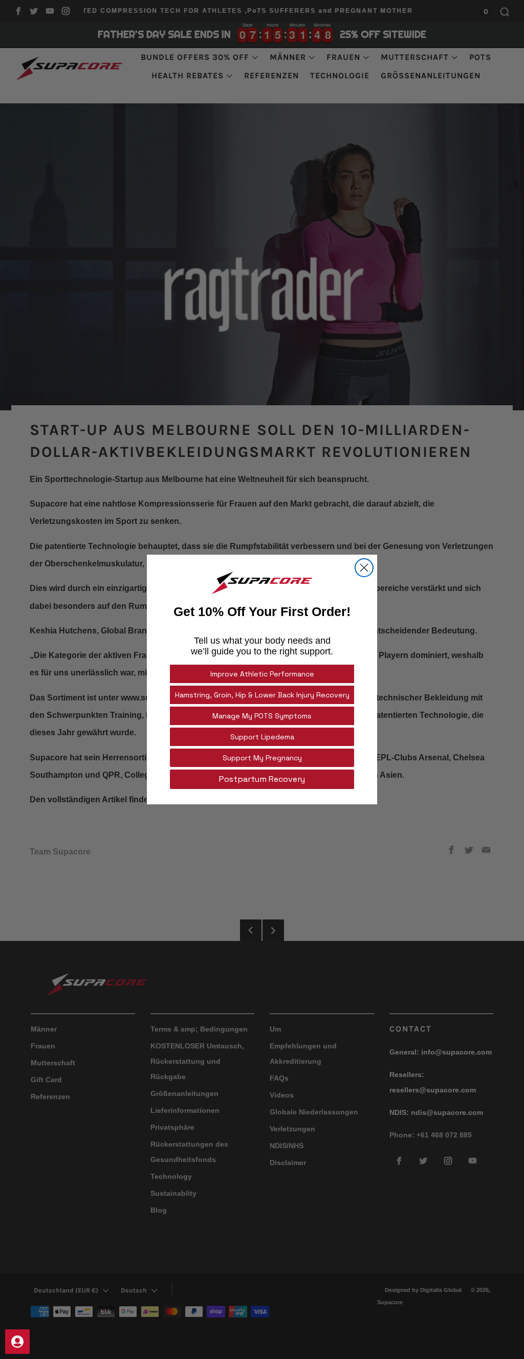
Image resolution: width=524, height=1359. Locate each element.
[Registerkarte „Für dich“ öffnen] (17, 1341)
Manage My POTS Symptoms (262, 715)
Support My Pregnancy (262, 757)
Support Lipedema (262, 736)
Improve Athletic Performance (262, 673)
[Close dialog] (364, 568)
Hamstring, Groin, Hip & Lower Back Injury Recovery (262, 694)
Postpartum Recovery (262, 779)
